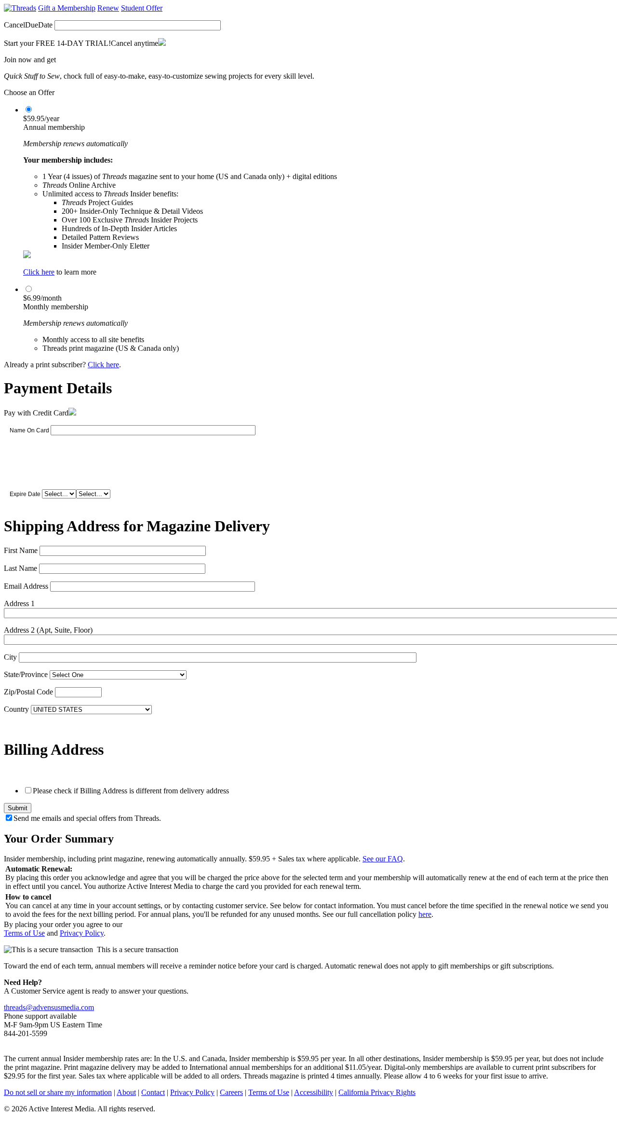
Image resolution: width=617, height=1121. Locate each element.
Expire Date (25, 494)
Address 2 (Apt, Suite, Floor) (48, 630)
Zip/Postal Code (28, 692)
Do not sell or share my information (58, 1092)
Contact (153, 1092)
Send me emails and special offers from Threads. (87, 818)
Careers (231, 1092)
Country (16, 709)
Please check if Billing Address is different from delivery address (131, 791)
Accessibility (313, 1092)
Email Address (26, 586)
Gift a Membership (66, 8)
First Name (21, 550)
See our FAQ (382, 859)
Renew (108, 8)
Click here (38, 272)
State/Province (26, 674)
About (126, 1092)
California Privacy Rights (377, 1092)
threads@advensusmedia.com (49, 1007)
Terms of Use (24, 933)
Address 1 (19, 603)
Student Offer (141, 8)
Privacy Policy (82, 933)
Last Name (20, 568)
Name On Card (29, 430)
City (10, 657)
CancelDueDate (28, 25)
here (424, 914)
